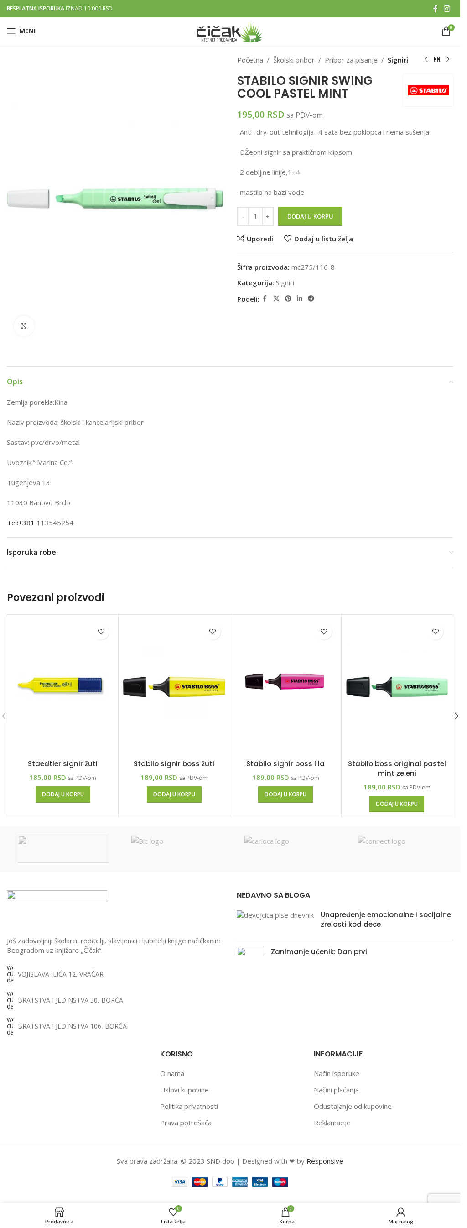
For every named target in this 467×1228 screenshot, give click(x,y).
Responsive (324, 1160)
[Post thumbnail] (275, 921)
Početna (250, 59)
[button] (63, 794)
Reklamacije (332, 1122)
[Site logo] (230, 30)
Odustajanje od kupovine (353, 1106)
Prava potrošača (186, 1122)
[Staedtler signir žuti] (63, 687)
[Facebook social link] (435, 9)
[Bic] (177, 849)
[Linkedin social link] (299, 299)
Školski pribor (294, 59)
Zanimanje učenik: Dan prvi (319, 951)
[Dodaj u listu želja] (101, 632)
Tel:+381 (21, 522)
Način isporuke (336, 1073)
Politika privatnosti (189, 1106)
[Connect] (404, 849)
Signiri (398, 59)
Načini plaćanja (336, 1089)
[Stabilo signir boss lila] (286, 687)
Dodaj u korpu (310, 216)
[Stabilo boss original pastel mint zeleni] (397, 687)
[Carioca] (290, 849)
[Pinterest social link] (288, 299)
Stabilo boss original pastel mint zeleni (397, 768)
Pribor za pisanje (351, 59)
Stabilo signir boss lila (285, 763)
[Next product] (447, 59)
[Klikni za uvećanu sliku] (24, 326)
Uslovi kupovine (184, 1089)
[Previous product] (425, 59)
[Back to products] (436, 59)
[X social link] (276, 299)
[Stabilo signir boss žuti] (174, 687)
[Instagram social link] (447, 9)
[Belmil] (63, 849)
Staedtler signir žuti (63, 763)
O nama (172, 1073)
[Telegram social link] (311, 299)
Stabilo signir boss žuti (174, 763)
